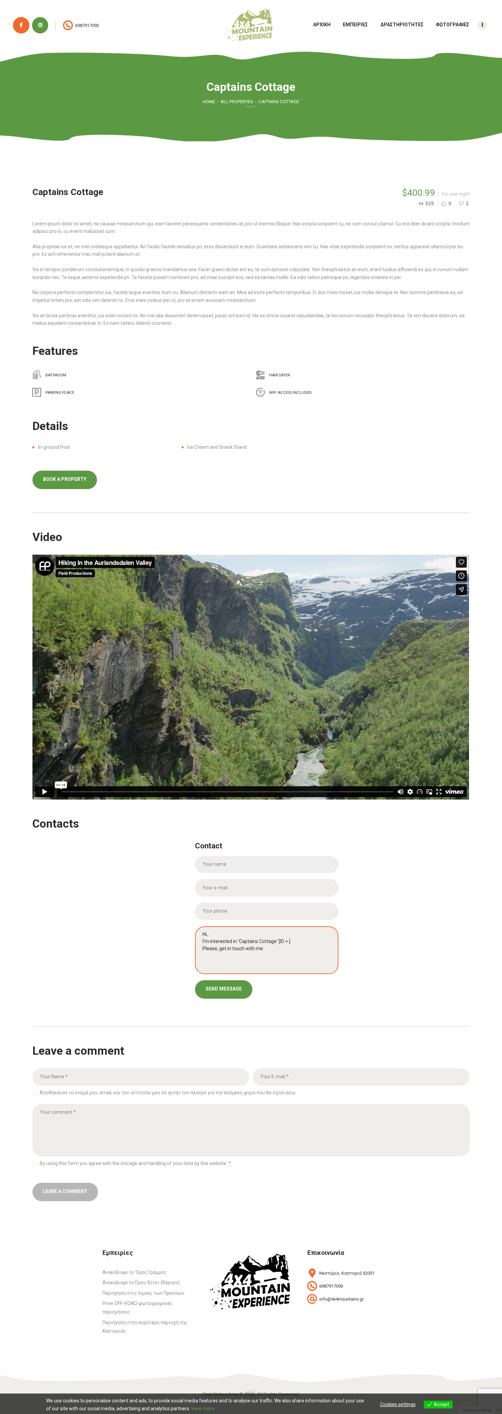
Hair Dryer (279, 375)
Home (209, 101)
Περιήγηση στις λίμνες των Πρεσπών (143, 1293)
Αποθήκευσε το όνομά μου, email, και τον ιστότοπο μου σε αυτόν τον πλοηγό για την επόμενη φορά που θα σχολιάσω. (168, 1092)
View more (202, 1408)
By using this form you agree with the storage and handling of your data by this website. (135, 1163)
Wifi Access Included (290, 392)
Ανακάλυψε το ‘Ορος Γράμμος (134, 1272)
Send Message (224, 989)
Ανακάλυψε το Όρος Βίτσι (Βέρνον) (141, 1282)
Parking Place (59, 392)
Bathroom (55, 375)
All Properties (237, 101)
